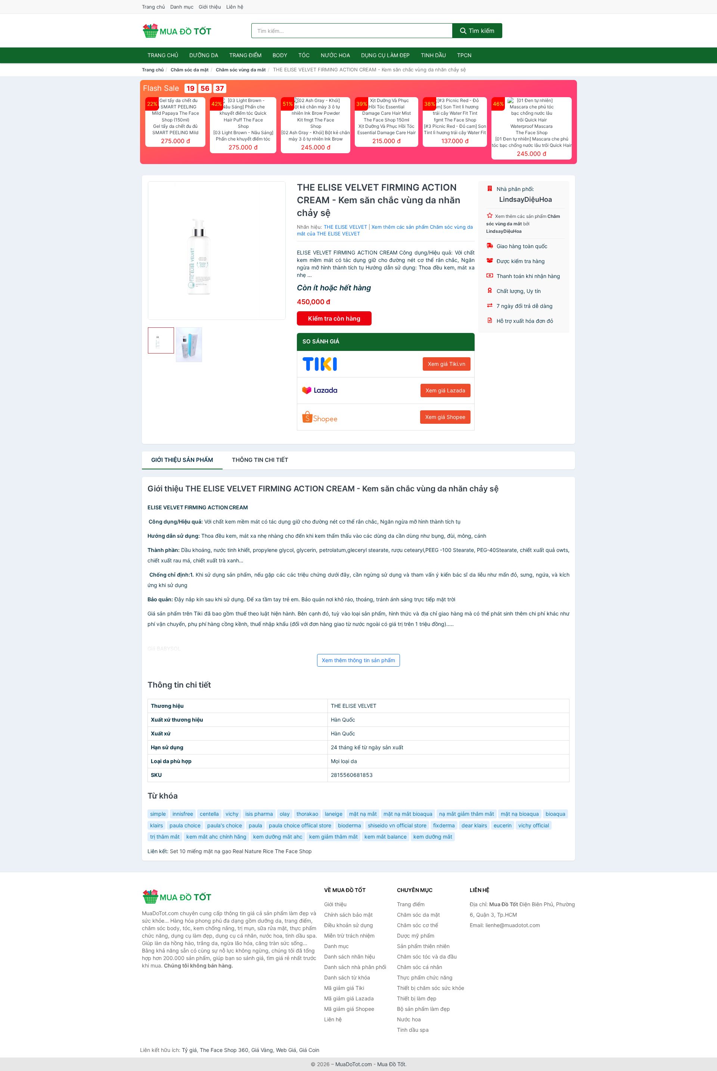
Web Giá (286, 1050)
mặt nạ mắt (363, 814)
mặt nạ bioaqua (520, 814)
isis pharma (259, 814)
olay (285, 814)
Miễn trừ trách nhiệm (349, 935)
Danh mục (181, 7)
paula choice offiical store (300, 825)
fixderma (444, 825)
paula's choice (224, 825)
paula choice (185, 825)
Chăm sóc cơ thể (417, 925)
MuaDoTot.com (353, 1064)
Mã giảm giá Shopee (349, 1009)
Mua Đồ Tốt (391, 1064)
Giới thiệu (210, 7)
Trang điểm (245, 55)
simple (158, 814)
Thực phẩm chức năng (425, 977)
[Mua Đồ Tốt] (179, 896)
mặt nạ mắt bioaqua (408, 814)
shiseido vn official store (397, 825)
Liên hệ (234, 7)
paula (255, 825)
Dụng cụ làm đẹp (385, 55)
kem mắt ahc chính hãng (216, 836)
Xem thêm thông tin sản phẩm (358, 660)
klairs (156, 825)
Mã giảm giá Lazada (349, 998)
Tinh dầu (433, 55)
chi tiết (260, 459)
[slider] (161, 340)
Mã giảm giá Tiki (344, 988)
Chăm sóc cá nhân (419, 967)
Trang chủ (153, 7)
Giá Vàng (262, 1050)
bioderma (349, 825)
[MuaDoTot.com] (177, 30)
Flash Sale (161, 88)
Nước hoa (335, 55)
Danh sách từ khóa (347, 977)
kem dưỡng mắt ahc (277, 836)
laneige (333, 814)
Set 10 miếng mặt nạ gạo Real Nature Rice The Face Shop (241, 851)
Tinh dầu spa (413, 1030)
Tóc (304, 55)
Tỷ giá (189, 1050)
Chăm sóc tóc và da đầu (427, 956)
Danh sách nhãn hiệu (349, 956)
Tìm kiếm (480, 30)
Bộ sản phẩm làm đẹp (423, 1009)
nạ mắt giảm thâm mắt (466, 814)
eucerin (503, 825)
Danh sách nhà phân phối (355, 967)
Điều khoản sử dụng (348, 925)
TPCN (464, 55)
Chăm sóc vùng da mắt (241, 69)
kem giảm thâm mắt (333, 836)
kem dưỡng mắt (432, 836)
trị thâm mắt (165, 836)
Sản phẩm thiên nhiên (423, 946)
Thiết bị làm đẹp (417, 998)
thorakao (307, 814)
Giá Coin (309, 1050)
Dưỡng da (203, 55)
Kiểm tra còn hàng (334, 318)
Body (280, 55)
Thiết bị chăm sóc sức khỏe (430, 988)
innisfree (183, 814)
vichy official (533, 825)
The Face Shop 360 (224, 1050)
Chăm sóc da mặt (190, 69)
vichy (232, 814)
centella (209, 814)
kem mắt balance (385, 836)
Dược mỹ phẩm (415, 935)
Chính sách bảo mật (348, 914)
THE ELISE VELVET (345, 227)
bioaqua (555, 814)
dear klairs (474, 825)
